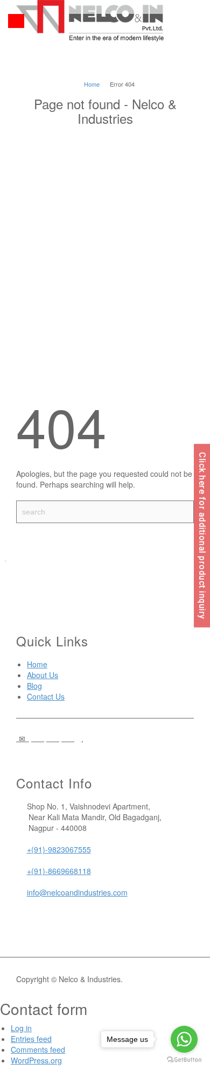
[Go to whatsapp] (184, 1039)
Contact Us (46, 696)
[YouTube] (82, 738)
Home (37, 664)
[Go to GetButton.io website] (184, 1059)
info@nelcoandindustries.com (77, 892)
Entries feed (31, 1038)
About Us (42, 675)
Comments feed (38, 1049)
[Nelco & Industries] (90, 19)
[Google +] (52, 738)
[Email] (22, 738)
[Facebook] (37, 738)
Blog (34, 685)
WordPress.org (36, 1060)
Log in (21, 1028)
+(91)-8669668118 (59, 870)
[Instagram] (67, 738)
